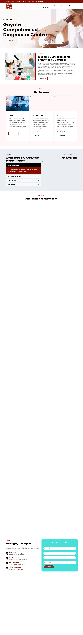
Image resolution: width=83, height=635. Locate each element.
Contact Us (46, 7)
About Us (29, 5)
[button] (23, 165)
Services (45, 5)
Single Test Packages (65, 5)
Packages (53, 5)
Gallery (38, 5)
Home (22, 5)
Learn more (13, 134)
